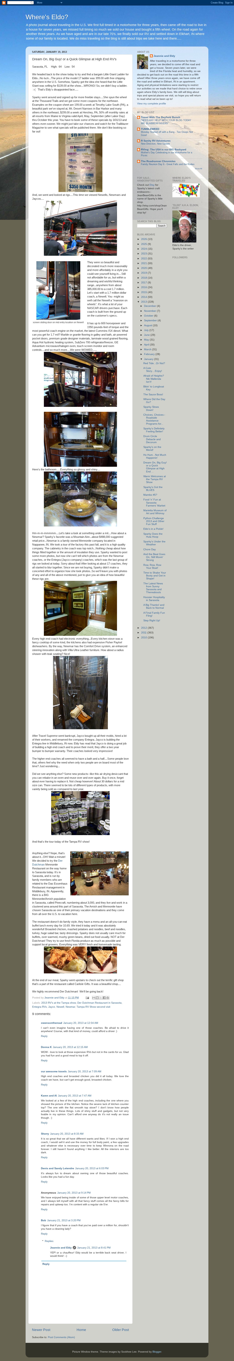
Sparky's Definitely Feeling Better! (154, 430)
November (150, 311)
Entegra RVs (39, 1006)
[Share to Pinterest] (108, 998)
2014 (144, 297)
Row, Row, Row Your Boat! (152, 566)
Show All (198, 169)
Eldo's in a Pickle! (153, 529)
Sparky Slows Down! (151, 408)
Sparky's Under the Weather (154, 543)
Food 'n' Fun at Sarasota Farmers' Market (154, 502)
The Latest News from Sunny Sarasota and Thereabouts (153, 588)
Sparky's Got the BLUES (153, 488)
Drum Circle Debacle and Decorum (152, 439)
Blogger (156, 1351)
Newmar (70, 1006)
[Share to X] (101, 998)
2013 (144, 301)
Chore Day (149, 549)
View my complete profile (151, 103)
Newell (60, 1006)
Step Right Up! (151, 620)
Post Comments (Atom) (61, 1337)
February (149, 354)
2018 (144, 277)
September (151, 320)
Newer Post (41, 1330)
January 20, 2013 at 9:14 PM (74, 1192)
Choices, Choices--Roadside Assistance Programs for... (154, 419)
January (149, 359)
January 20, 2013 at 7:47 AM (74, 1095)
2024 (144, 248)
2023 (144, 253)
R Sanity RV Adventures (156, 140)
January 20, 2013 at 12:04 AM (80, 1023)
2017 (144, 282)
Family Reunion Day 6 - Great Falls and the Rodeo (167, 164)
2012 (144, 627)
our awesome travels (54, 1071)
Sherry (45, 1133)
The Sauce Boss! (153, 394)
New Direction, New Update (155, 143)
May (147, 339)
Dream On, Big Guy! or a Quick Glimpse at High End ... (155, 467)
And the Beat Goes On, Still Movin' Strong (154, 557)
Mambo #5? (150, 494)
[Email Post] (87, 997)
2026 (144, 239)
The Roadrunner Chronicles (158, 161)
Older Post (120, 1330)
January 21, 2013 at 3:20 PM (64, 1220)
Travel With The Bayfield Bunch (160, 117)
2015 (144, 292)
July (146, 330)
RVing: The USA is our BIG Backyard (163, 149)
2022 (144, 258)
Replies (49, 1241)
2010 (144, 637)
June (147, 335)
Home (81, 1330)
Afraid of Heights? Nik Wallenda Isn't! (153, 378)
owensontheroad (51, 1023)
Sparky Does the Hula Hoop (153, 535)
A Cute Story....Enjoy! (152, 369)
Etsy (152, 185)
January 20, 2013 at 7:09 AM (84, 1071)
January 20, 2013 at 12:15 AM (70, 1047)
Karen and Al (49, 1095)
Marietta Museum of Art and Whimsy (155, 512)
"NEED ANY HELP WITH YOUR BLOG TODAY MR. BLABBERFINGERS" (166, 122)
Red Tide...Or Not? (154, 363)
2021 (144, 263)
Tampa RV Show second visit (93, 1006)
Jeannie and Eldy (61, 1247)
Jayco (51, 1006)
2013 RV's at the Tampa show (58, 1002)
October (149, 315)
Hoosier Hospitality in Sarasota (154, 599)
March (148, 349)
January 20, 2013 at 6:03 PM (92, 1168)
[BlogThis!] (97, 998)
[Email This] (94, 998)
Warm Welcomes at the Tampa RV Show (154, 479)
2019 (144, 272)
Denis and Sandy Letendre (57, 1168)
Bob (43, 1220)
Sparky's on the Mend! (152, 448)
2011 (144, 632)
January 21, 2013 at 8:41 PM (94, 1247)
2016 (144, 287)
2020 (144, 268)
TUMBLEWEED (150, 129)
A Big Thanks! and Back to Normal (153, 606)
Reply (44, 1036)
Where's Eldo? (47, 17)
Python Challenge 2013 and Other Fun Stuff (153, 521)
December (150, 306)
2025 (144, 244)
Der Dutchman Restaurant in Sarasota (99, 1002)
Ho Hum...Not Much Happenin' (154, 456)
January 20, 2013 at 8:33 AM (67, 1133)
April (147, 344)
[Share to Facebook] (104, 998)
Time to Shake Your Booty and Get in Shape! (154, 575)
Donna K (46, 1047)
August (148, 325)
